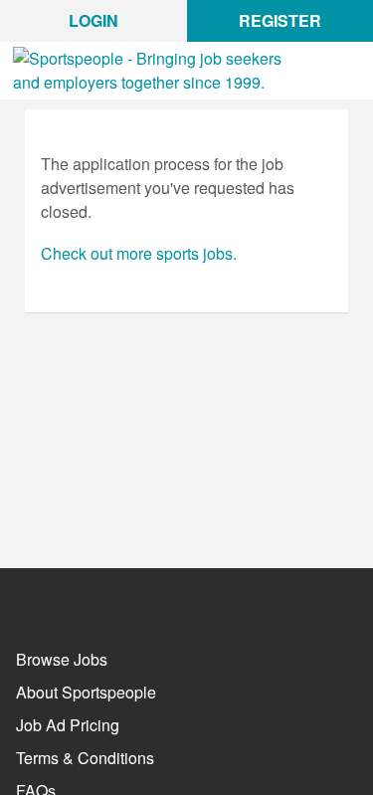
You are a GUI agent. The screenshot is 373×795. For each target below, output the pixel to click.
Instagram (137, 599)
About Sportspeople (86, 692)
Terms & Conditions (85, 757)
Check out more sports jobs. (139, 253)
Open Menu (355, 82)
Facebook (28, 599)
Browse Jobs (61, 659)
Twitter (83, 597)
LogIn (93, 20)
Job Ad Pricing (67, 724)
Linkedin (192, 599)
